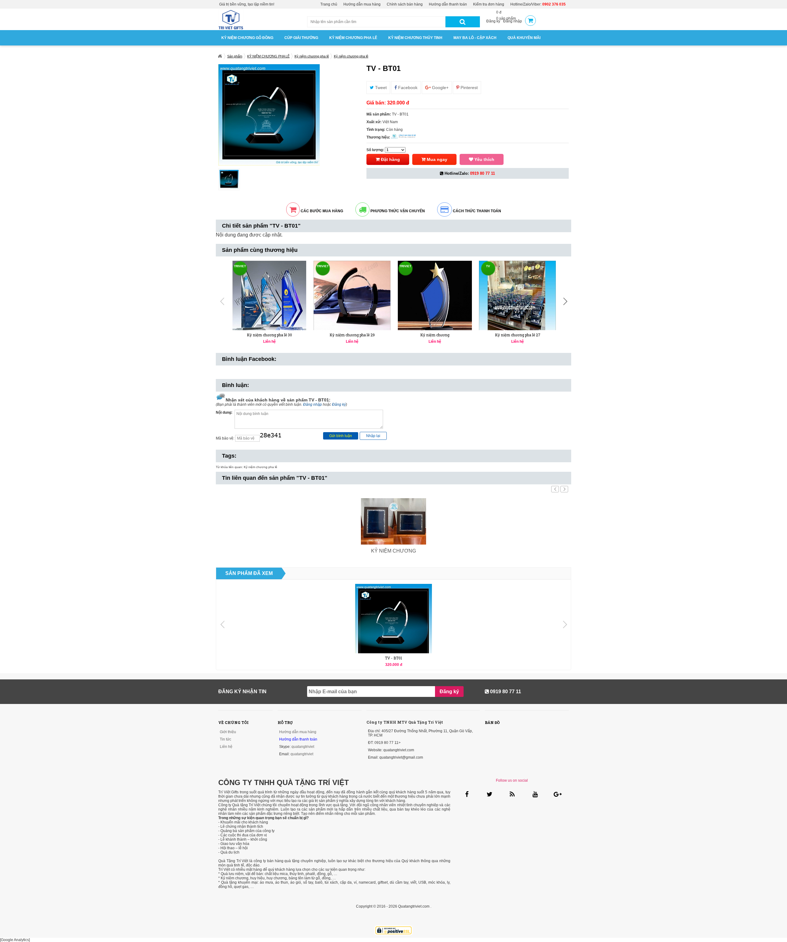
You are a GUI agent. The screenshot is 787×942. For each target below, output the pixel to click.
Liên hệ (226, 747)
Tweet (380, 87)
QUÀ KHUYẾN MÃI (524, 38)
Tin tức (225, 739)
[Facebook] (466, 794)
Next (371, 179)
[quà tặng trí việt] (230, 29)
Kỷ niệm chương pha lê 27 (517, 334)
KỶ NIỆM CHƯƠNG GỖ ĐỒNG (247, 38)
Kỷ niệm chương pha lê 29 (352, 334)
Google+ (440, 87)
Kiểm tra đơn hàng (488, 4)
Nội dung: (224, 412)
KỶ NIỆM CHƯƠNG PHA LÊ (353, 38)
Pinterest (468, 87)
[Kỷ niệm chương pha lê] (352, 298)
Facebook (407, 87)
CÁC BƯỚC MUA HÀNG (321, 211)
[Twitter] (489, 794)
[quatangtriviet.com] (219, 56)
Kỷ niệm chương (434, 334)
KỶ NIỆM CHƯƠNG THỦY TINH (415, 38)
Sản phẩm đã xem (249, 573)
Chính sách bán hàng (405, 4)
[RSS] (512, 794)
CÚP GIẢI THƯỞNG (301, 38)
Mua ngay (436, 159)
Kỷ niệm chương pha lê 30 (269, 334)
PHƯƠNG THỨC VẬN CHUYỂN (397, 211)
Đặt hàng (390, 159)
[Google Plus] (557, 794)
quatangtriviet (302, 747)
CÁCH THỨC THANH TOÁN (476, 211)
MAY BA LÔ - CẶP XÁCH (474, 38)
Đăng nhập (512, 21)
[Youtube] (534, 794)
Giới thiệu (228, 732)
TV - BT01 (393, 657)
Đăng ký (493, 21)
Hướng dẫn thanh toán (448, 4)
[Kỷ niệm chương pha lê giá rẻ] (517, 299)
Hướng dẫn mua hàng (362, 4)
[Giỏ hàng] (530, 21)
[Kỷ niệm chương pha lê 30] (269, 299)
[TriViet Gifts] (403, 137)
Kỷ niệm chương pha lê (260, 467)
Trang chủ (328, 4)
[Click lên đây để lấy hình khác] (275, 438)
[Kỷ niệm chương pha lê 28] (435, 299)
